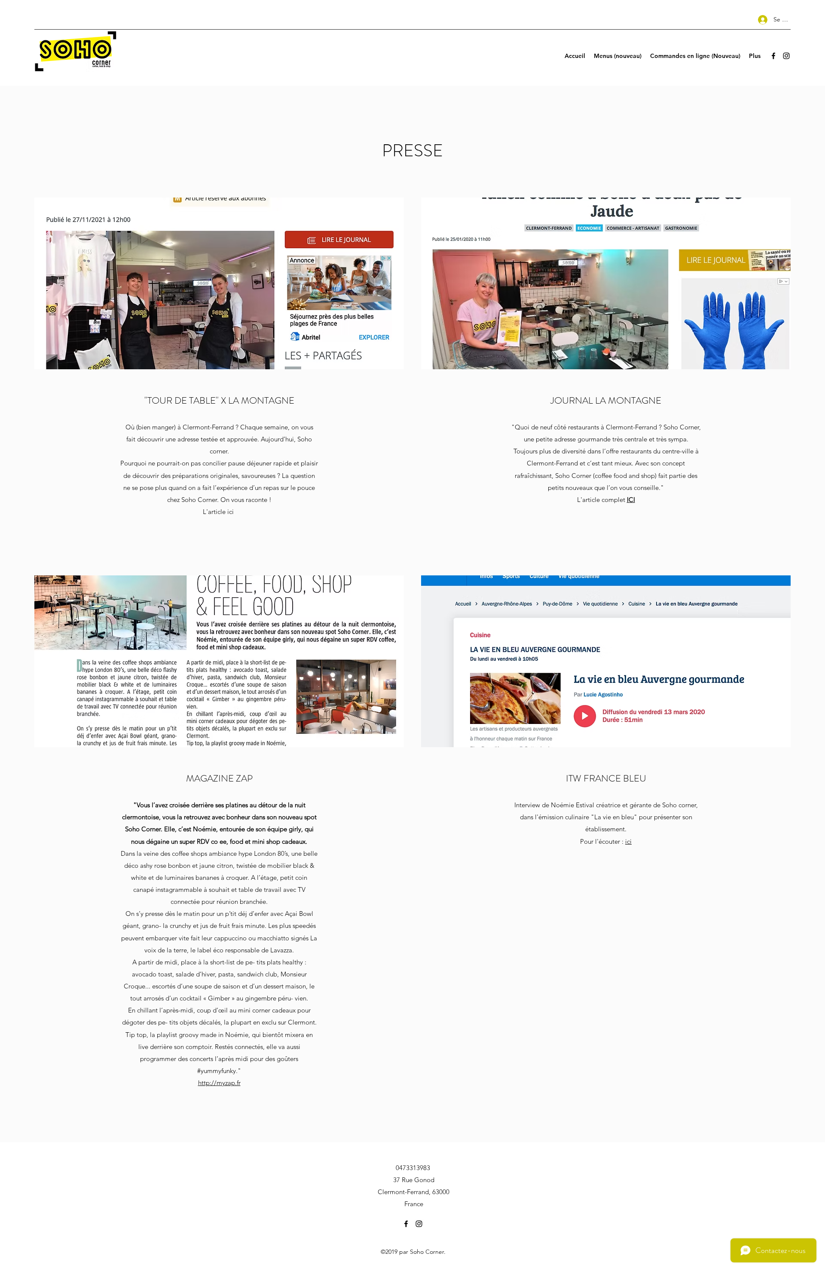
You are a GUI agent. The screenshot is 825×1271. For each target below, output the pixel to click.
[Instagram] (786, 56)
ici (628, 841)
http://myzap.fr (219, 1083)
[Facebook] (773, 56)
